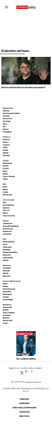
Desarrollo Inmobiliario (11, 226)
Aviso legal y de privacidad (24, 407)
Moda (5, 171)
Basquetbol (7, 291)
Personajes (7, 315)
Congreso (6, 145)
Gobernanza (7, 247)
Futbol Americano (9, 289)
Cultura (5, 179)
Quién (6, 160)
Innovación (7, 255)
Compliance (24, 403)
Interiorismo (7, 234)
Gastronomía (7, 307)
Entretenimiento (8, 205)
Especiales (6, 276)
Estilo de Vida (7, 320)
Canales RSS (24, 412)
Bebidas (5, 310)
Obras (5, 124)
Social (5, 244)
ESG (4, 126)
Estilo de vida (7, 194)
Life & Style (8, 200)
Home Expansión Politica (11, 113)
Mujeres (6, 129)
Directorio (24, 416)
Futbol (5, 283)
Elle (4, 184)
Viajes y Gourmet (9, 176)
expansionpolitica (26, 371)
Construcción (7, 223)
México (5, 142)
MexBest (7, 304)
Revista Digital (8, 299)
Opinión (5, 153)
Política (6, 137)
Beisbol (5, 286)
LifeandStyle (7, 131)
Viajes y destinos (9, 312)
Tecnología (7, 121)
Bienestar (6, 318)
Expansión (8, 108)
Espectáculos (7, 163)
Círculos (6, 168)
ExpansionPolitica (32, 371)
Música (5, 213)
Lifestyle (6, 297)
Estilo (5, 202)
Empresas (6, 110)
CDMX (5, 147)
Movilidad (6, 249)
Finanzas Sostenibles (10, 252)
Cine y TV (6, 210)
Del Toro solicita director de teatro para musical (23, 87)
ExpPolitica (20, 371)
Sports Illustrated (11, 281)
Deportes (6, 207)
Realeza (5, 165)
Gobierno (6, 139)
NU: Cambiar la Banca (26, 358)
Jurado (5, 323)
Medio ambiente (9, 241)
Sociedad (6, 155)
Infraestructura (8, 228)
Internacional (7, 118)
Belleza (5, 173)
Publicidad (24, 399)
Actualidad (7, 268)
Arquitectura (7, 231)
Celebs (5, 192)
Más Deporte (7, 294)
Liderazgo (6, 270)
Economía (6, 116)
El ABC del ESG (8, 257)
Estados (5, 150)
